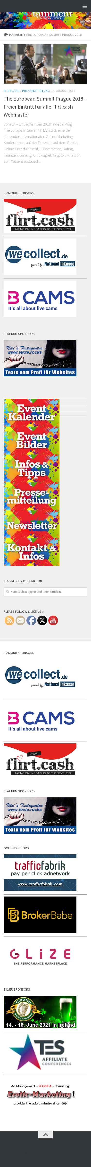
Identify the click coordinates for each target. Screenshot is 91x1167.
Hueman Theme (74, 1152)
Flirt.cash (11, 90)
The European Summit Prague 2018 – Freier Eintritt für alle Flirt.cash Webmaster (45, 106)
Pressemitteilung (36, 90)
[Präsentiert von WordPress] (26, 1152)
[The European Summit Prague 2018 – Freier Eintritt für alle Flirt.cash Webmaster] (45, 64)
